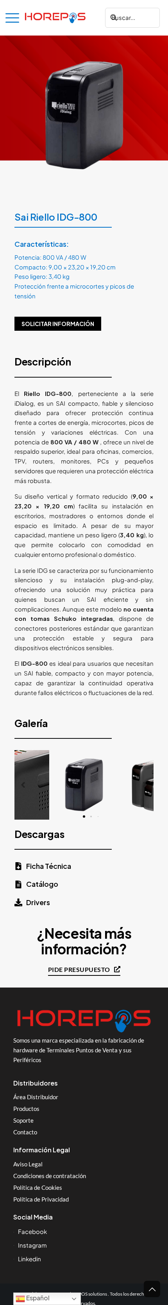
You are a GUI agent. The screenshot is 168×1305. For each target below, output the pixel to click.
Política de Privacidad (41, 1199)
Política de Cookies (37, 1187)
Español (37, 1298)
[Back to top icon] (152, 1289)
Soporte (23, 1120)
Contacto (25, 1132)
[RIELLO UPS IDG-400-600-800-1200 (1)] (84, 785)
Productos (26, 1108)
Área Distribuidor (35, 1096)
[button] (23, 785)
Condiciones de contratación (49, 1175)
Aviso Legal (28, 1164)
